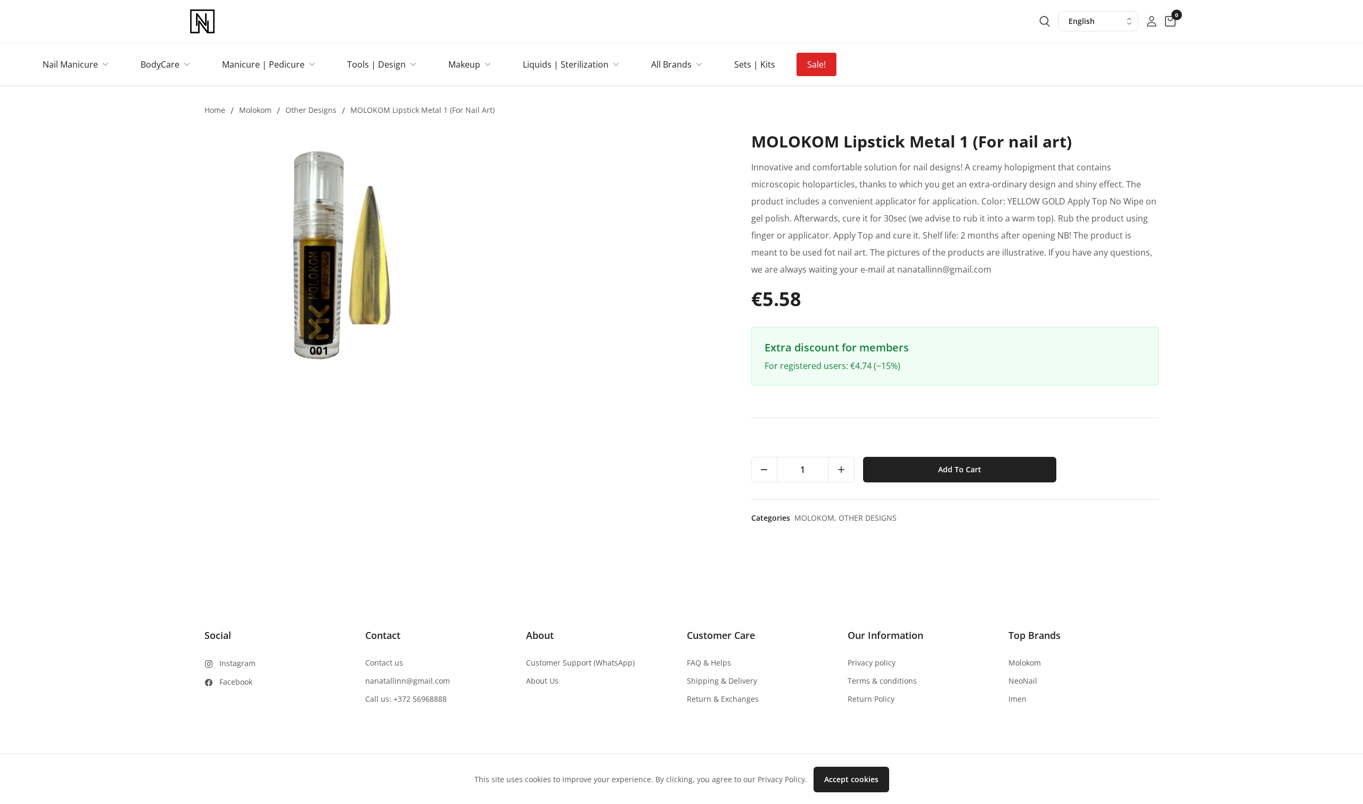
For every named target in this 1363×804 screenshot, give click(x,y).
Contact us (384, 663)
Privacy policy (872, 663)
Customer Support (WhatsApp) (580, 663)
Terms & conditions (882, 681)
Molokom (255, 110)
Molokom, (816, 518)
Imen (1017, 699)
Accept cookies (851, 779)
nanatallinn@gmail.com (407, 681)
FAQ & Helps (709, 663)
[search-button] (1044, 21)
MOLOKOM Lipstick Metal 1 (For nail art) (422, 110)
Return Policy (871, 699)
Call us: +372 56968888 (406, 699)
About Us (542, 681)
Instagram (237, 663)
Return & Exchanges (723, 699)
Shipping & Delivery (722, 681)
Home (214, 110)
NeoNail (1022, 681)
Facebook (235, 682)
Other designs (310, 110)
